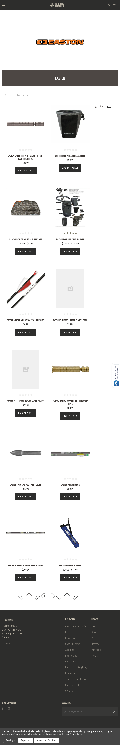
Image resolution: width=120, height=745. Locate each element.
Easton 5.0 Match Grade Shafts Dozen (25, 565)
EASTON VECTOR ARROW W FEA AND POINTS (25, 320)
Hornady (95, 644)
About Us (69, 649)
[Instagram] (9, 709)
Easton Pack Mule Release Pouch (70, 155)
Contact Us (70, 661)
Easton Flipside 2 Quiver (70, 565)
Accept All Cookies (46, 740)
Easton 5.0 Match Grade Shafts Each (70, 320)
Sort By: (8, 95)
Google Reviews (72, 644)
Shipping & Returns (74, 685)
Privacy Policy (76, 734)
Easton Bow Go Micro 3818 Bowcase (25, 239)
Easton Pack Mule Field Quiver (70, 239)
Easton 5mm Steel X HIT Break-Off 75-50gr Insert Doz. (25, 157)
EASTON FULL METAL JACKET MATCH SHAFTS (25, 401)
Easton (94, 626)
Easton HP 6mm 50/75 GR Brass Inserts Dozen (70, 402)
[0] (114, 4)
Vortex (94, 638)
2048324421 (8, 643)
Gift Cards (70, 690)
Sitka (93, 632)
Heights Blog (71, 655)
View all (94, 655)
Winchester (96, 649)
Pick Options (25, 251)
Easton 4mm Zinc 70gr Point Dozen (25, 484)
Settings (10, 740)
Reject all (26, 740)
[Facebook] (2, 709)
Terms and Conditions (75, 679)
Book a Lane (71, 638)
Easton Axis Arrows (70, 484)
